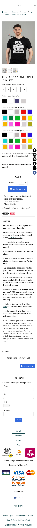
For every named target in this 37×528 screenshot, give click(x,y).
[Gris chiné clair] (23, 100)
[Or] (30, 123)
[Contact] (35, 159)
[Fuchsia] (17, 123)
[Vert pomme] (17, 141)
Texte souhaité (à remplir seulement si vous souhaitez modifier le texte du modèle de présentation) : (18, 154)
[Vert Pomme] (17, 118)
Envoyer (19, 420)
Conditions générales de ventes (14, 524)
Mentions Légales (8, 515)
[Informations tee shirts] (35, 164)
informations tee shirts (15, 237)
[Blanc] (10, 100)
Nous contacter (18, 505)
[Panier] (35, 155)
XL (18, 89)
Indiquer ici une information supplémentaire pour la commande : (16, 165)
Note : (5, 402)
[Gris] (17, 112)
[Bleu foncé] (29, 112)
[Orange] (23, 118)
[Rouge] (23, 112)
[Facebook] (35, 173)
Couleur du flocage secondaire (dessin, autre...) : (16, 130)
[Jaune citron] (30, 118)
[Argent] (23, 123)
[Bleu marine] (17, 100)
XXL (24, 89)
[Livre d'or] (35, 168)
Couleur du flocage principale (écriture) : (14, 107)
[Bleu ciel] (4, 118)
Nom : (5, 394)
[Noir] (4, 100)
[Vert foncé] (11, 141)
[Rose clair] (11, 123)
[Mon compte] (35, 150)
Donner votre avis (28, 366)
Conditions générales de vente (24, 515)
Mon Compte (26, 520)
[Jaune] (4, 123)
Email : (6, 386)
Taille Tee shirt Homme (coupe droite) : (14, 84)
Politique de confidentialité (14, 520)
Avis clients (28, 524)
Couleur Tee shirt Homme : (10, 96)
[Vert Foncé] (11, 118)
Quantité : (12, 182)
